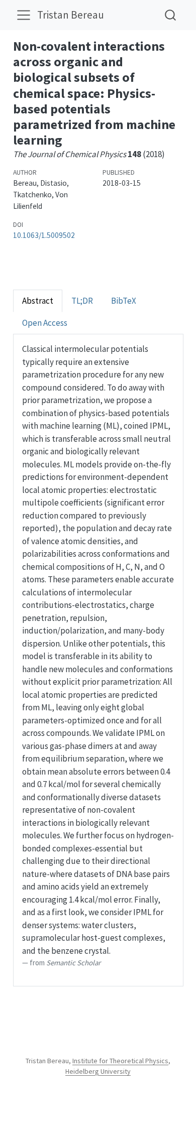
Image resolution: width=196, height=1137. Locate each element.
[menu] (23, 15)
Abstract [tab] (37, 300)
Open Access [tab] (44, 322)
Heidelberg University (98, 1071)
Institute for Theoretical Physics (120, 1060)
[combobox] (171, 15)
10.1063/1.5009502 (44, 235)
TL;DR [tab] (82, 300)
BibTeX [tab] (123, 300)
